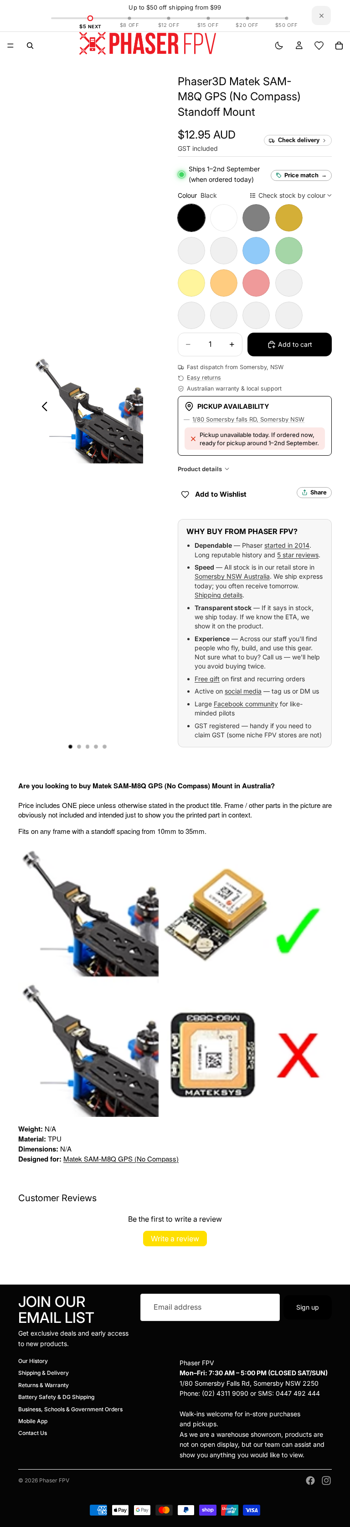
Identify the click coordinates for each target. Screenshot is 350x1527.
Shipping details (218, 595)
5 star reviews (298, 555)
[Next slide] (133, 408)
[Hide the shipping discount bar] (321, 15)
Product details (200, 469)
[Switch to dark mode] (279, 46)
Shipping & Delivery (43, 1372)
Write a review (175, 1238)
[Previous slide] (42, 408)
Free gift (207, 679)
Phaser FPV (54, 1480)
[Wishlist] (319, 46)
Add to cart (295, 344)
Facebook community (246, 704)
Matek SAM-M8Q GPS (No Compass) (121, 1158)
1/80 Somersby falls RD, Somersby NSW (248, 419)
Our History (33, 1360)
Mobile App (32, 1421)
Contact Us (32, 1432)
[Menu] (10, 45)
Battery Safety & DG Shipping (56, 1396)
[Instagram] (326, 1480)
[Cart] (339, 46)
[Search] (30, 46)
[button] (239, 96)
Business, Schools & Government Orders (70, 1408)
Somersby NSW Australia (232, 576)
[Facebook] (310, 1480)
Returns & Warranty (43, 1385)
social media (243, 691)
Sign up (307, 1307)
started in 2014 (286, 545)
